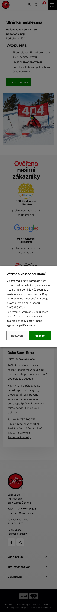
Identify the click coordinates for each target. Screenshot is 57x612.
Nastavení (17, 335)
